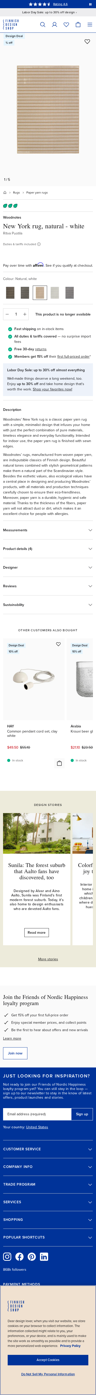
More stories (48, 959)
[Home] (5, 192)
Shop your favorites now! (52, 389)
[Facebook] (19, 1257)
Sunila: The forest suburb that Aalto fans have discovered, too (36, 871)
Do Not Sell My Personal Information (48, 1374)
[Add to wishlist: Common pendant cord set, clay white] (58, 644)
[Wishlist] (66, 24)
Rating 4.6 (60, 4)
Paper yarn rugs (37, 192)
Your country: (14, 1127)
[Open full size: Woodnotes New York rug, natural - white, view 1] (48, 109)
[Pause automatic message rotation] (90, 4)
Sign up (82, 1114)
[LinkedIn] (44, 1257)
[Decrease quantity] (7, 314)
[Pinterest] (32, 1257)
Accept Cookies (48, 1360)
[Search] (43, 24)
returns (41, 349)
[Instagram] (7, 1257)
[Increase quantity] (25, 314)
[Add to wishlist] (87, 41)
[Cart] (78, 24)
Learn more (12, 1038)
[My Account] (54, 24)
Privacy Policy (70, 1346)
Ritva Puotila (12, 233)
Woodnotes (12, 217)
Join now (15, 1053)
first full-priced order (73, 356)
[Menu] (90, 24)
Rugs (16, 192)
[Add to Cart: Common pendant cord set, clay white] (59, 763)
